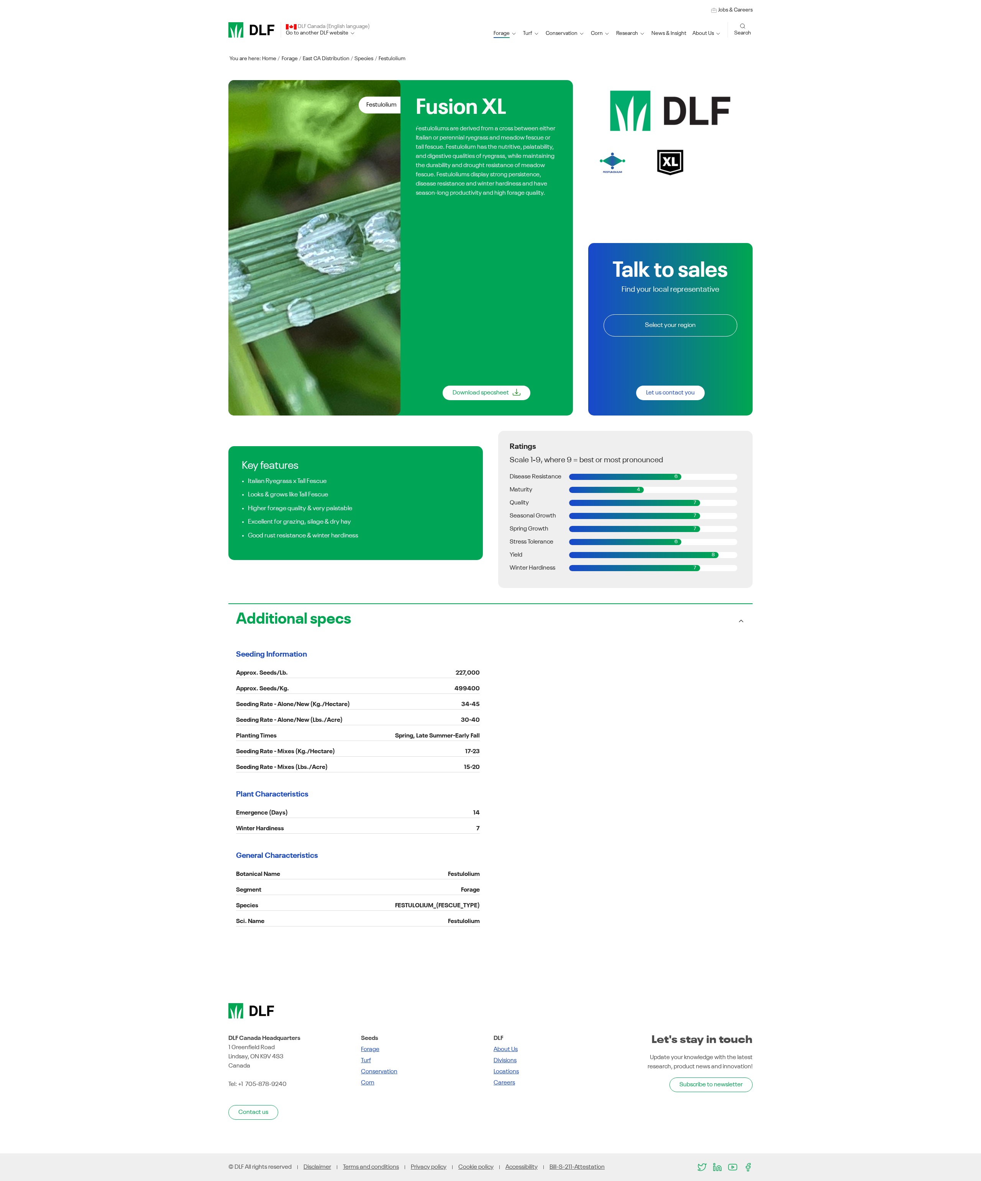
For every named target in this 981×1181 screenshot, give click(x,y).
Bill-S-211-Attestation (577, 1167)
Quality (519, 503)
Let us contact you (670, 393)
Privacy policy (428, 1167)
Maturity (521, 490)
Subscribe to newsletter (711, 1085)
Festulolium (392, 58)
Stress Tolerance (531, 542)
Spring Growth (529, 529)
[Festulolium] (613, 162)
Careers (504, 1083)
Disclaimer (317, 1167)
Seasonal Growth (533, 516)
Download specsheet (481, 393)
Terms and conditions (371, 1167)
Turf (366, 1061)
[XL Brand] (670, 162)
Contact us (253, 1112)
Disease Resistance (535, 477)
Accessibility (521, 1167)
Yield (516, 555)
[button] (505, 34)
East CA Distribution (326, 58)
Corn (367, 1083)
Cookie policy (476, 1167)
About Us (506, 1049)
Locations (506, 1072)
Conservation (379, 1072)
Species (363, 58)
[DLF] (251, 30)
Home (269, 58)
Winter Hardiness (532, 568)
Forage (290, 58)
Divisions (505, 1061)
